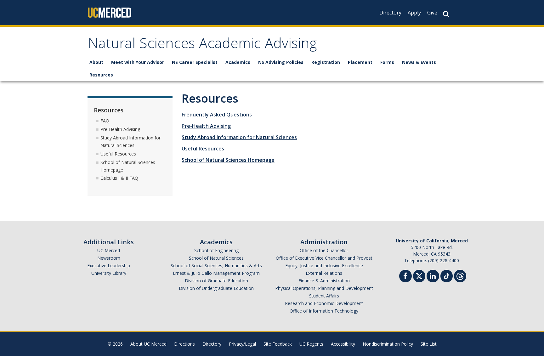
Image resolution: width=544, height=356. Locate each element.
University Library (108, 273)
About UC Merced (148, 344)
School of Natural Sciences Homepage (228, 159)
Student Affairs (324, 296)
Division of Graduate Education (216, 281)
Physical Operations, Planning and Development (324, 288)
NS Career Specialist (195, 62)
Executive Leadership (108, 265)
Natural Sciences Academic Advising (202, 45)
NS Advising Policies (280, 62)
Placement (360, 62)
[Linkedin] (433, 277)
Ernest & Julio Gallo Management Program (216, 273)
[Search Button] (446, 14)
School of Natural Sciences (216, 258)
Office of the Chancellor (324, 250)
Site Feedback (278, 344)
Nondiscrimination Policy (388, 344)
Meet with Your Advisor (137, 62)
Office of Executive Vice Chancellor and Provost (324, 258)
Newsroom (108, 258)
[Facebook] (405, 277)
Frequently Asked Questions (217, 114)
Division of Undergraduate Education (216, 288)
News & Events (419, 62)
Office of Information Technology (324, 311)
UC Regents (311, 344)
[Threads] (460, 275)
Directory (390, 12)
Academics (237, 62)
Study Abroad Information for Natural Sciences (239, 137)
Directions (184, 344)
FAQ (104, 121)
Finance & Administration (324, 281)
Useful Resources (203, 148)
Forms (387, 62)
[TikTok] (446, 275)
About (96, 62)
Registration (325, 62)
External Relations (324, 273)
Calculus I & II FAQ (119, 178)
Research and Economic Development (324, 303)
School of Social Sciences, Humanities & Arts (216, 265)
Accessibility (343, 344)
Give (432, 12)
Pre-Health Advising (206, 125)
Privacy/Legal (242, 344)
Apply (414, 12)
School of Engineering (216, 250)
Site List (429, 344)
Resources (101, 75)
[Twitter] (419, 275)
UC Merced (108, 250)
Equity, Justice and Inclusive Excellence (324, 265)
